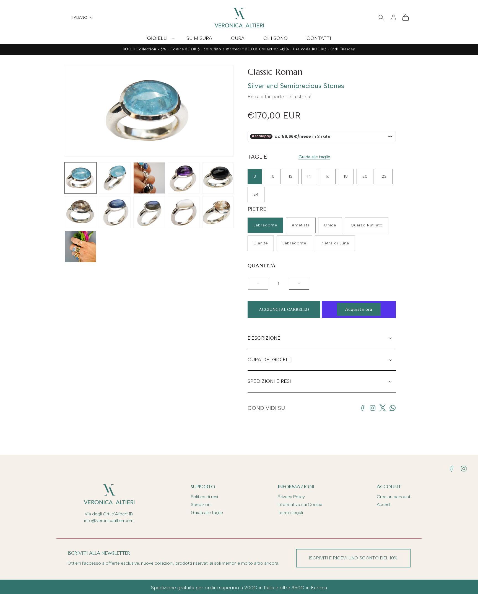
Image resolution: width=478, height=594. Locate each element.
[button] (157, 38)
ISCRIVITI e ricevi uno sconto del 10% (353, 558)
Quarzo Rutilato (367, 225)
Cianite (260, 243)
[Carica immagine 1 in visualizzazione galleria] (80, 178)
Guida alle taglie (314, 156)
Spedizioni (201, 504)
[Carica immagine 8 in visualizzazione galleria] (149, 212)
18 (346, 176)
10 (273, 176)
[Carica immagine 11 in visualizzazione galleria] (80, 246)
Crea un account (394, 496)
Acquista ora (358, 309)
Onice (330, 225)
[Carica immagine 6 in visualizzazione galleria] (80, 212)
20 (365, 176)
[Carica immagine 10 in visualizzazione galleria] (218, 212)
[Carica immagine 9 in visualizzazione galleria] (183, 212)
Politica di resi (204, 496)
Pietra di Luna (335, 243)
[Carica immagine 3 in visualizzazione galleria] (149, 178)
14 (309, 176)
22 (384, 176)
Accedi (384, 504)
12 (291, 176)
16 (328, 176)
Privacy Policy (291, 496)
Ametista (301, 225)
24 (256, 194)
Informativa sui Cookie (300, 504)
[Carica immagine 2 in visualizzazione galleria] (115, 178)
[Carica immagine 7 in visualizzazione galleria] (115, 212)
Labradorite (265, 225)
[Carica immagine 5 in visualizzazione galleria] (218, 178)
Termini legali (290, 512)
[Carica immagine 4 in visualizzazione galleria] (183, 178)
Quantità (262, 265)
